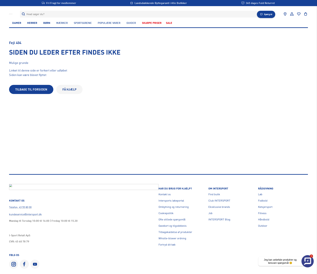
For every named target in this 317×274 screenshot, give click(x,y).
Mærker (62, 22)
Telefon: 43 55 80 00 (20, 207)
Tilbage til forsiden (31, 89)
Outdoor (262, 225)
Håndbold (263, 219)
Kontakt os (164, 194)
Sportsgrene (83, 22)
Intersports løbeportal (171, 200)
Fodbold (262, 200)
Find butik (214, 194)
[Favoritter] (299, 14)
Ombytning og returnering (173, 206)
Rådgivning (265, 188)
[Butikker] (285, 14)
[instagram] (13, 264)
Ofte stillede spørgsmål (172, 219)
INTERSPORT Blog (219, 219)
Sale (169, 22)
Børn (46, 22)
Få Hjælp (69, 89)
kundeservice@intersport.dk (25, 214)
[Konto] (292, 14)
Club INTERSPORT (219, 200)
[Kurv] (305, 14)
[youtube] (34, 264)
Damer (16, 22)
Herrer (32, 22)
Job (210, 213)
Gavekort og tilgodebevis (172, 225)
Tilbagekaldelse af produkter (175, 232)
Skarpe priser (151, 22)
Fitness (262, 213)
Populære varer (109, 22)
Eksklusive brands (219, 206)
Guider (131, 22)
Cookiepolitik (166, 213)
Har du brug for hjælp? (175, 188)
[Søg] (23, 14)
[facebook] (24, 264)
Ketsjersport (265, 206)
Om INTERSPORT (218, 188)
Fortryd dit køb (167, 244)
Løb (260, 194)
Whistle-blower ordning (172, 238)
